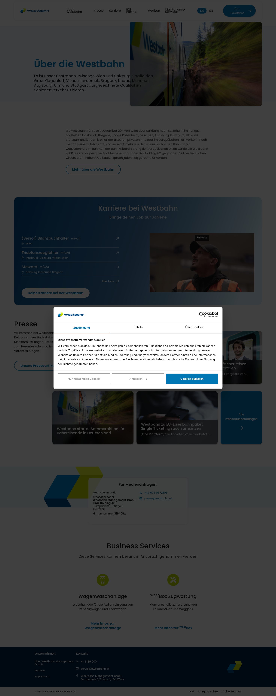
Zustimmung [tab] (81, 327)
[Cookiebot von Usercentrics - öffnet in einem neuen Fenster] (202, 314)
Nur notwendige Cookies (84, 378)
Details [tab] (138, 326)
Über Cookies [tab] (194, 326)
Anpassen (136, 378)
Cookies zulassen (192, 378)
